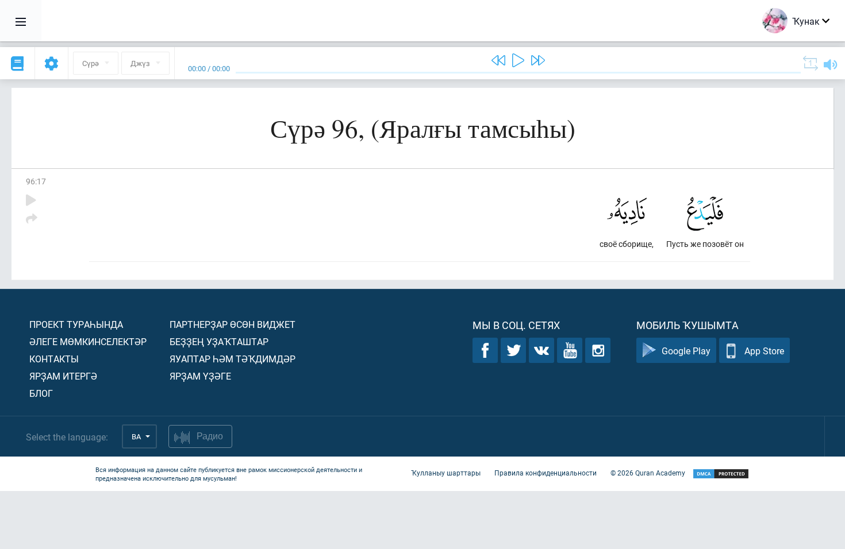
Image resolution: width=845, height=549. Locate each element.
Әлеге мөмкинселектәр (88, 341)
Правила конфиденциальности (545, 472)
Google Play (686, 351)
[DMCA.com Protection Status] (721, 474)
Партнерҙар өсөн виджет (232, 324)
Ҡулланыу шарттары (446, 472)
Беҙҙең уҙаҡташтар (219, 341)
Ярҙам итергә (63, 376)
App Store (764, 351)
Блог (41, 393)
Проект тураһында (76, 324)
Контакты (54, 359)
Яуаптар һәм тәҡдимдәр (232, 359)
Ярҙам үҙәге (200, 376)
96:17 (36, 181)
